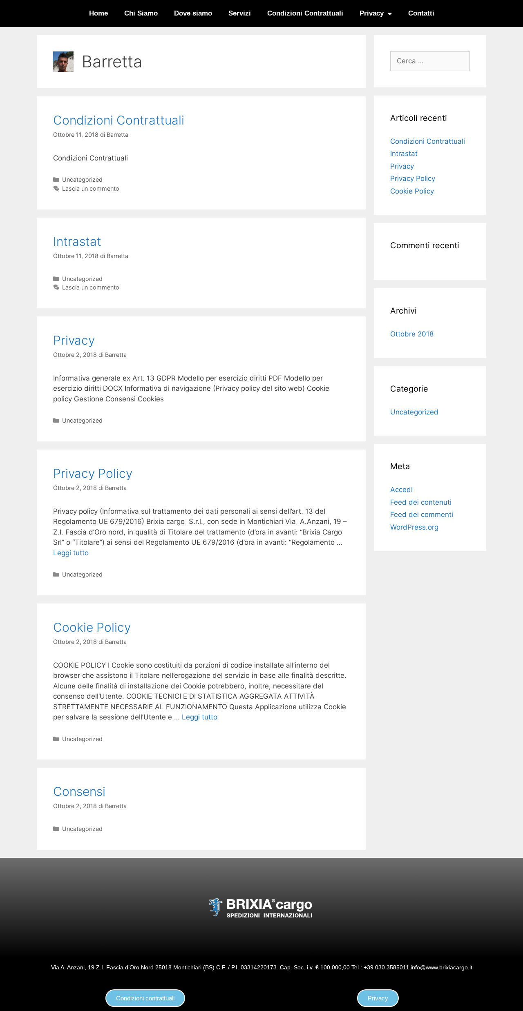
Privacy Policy (92, 473)
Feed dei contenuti (420, 502)
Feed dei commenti (421, 514)
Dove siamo (193, 13)
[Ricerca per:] (430, 61)
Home (98, 13)
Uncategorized (82, 179)
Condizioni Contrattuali (305, 13)
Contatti (421, 13)
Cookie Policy (92, 627)
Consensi (79, 791)
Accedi (401, 489)
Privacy (372, 13)
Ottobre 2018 (412, 334)
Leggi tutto (71, 553)
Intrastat (77, 241)
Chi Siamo (141, 13)
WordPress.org (414, 527)
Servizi (239, 13)
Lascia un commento (90, 188)
